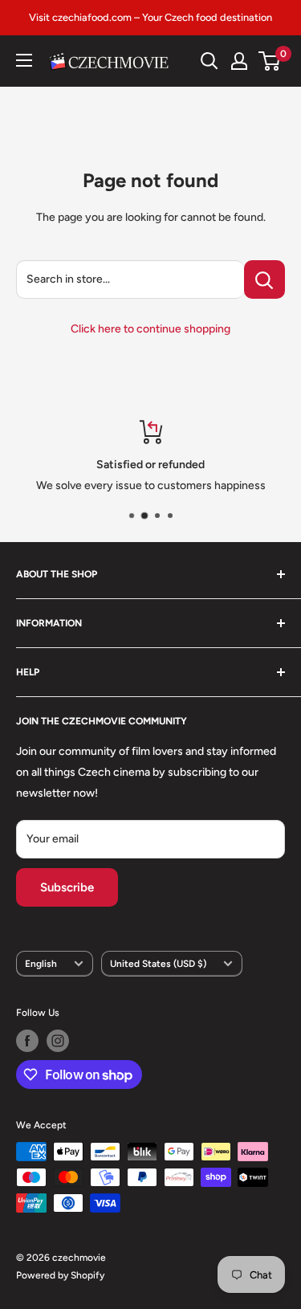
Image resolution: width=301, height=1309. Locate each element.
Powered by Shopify (60, 1275)
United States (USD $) (158, 963)
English (41, 963)
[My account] (239, 61)
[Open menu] (24, 60)
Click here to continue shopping (150, 329)
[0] (270, 61)
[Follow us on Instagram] (58, 1041)
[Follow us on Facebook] (27, 1041)
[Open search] (209, 61)
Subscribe (67, 887)
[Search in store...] (264, 279)
